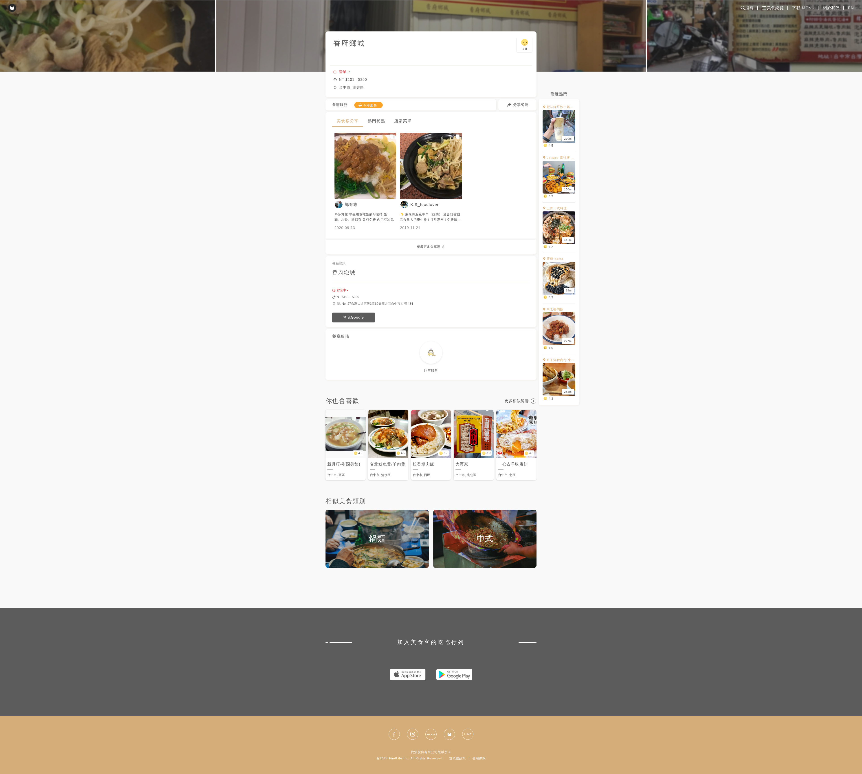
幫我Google (353, 317)
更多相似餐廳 (516, 401)
